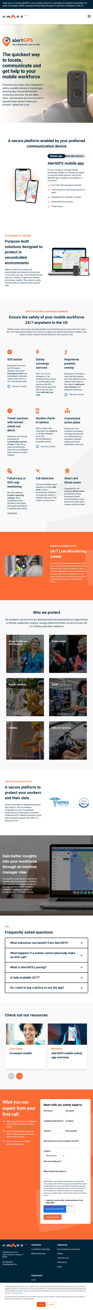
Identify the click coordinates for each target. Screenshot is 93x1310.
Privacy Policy (18, 1293)
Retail (59, 1267)
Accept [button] (41, 1304)
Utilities (60, 1254)
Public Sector (62, 1262)
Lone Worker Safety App (40, 1249)
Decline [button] (51, 1304)
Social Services (63, 1258)
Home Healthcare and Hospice (68, 1249)
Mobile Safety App (38, 1254)
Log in (33, 1280)
